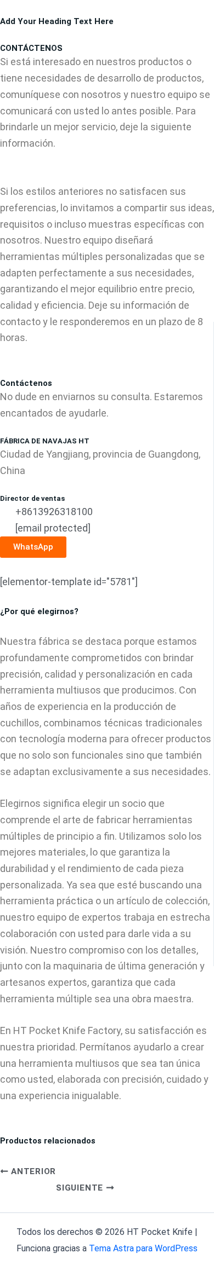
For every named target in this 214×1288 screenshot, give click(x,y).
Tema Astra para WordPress (143, 1248)
